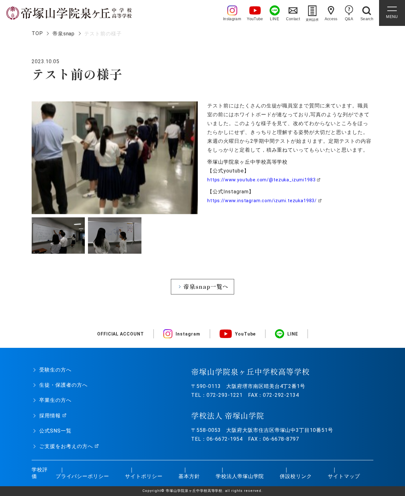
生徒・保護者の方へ (63, 385)
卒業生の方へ (55, 400)
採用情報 (50, 416)
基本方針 (189, 476)
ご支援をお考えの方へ (66, 446)
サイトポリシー (144, 476)
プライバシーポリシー (82, 476)
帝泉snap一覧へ (206, 286)
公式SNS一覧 (55, 431)
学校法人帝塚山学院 (240, 476)
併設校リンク (296, 476)
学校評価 (40, 473)
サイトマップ (344, 476)
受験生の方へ (55, 370)
